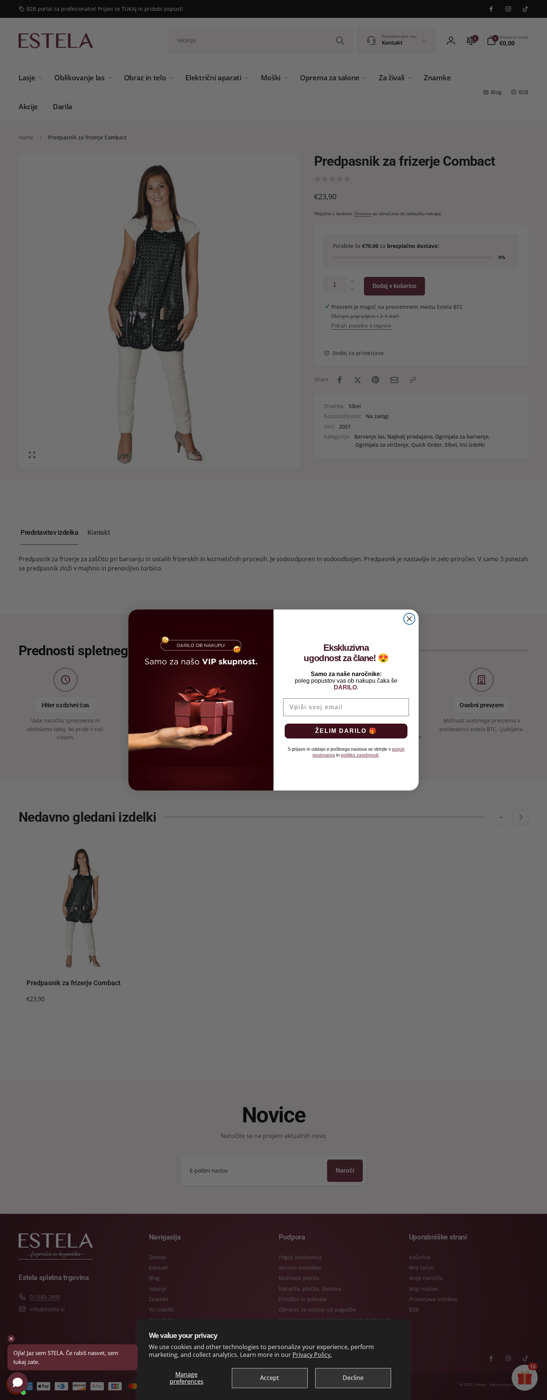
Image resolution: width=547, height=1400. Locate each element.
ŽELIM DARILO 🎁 (346, 731)
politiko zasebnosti (359, 755)
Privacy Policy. (312, 1355)
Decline (353, 1378)
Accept (269, 1378)
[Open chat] (17, 1382)
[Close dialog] (409, 618)
